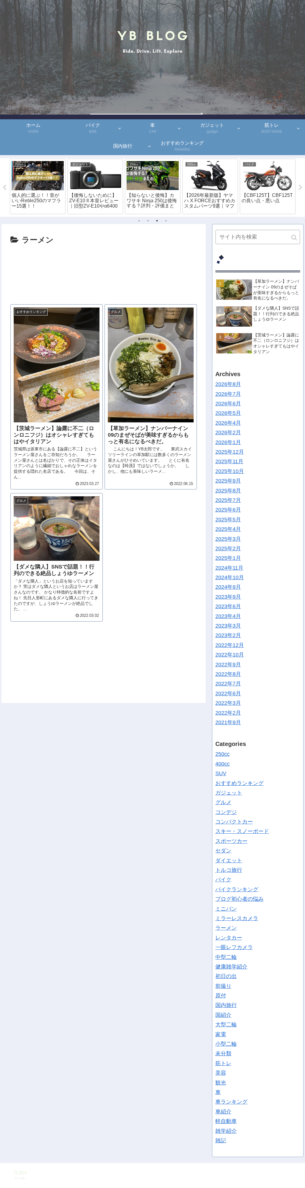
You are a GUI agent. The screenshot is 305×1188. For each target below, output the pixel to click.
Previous (4, 188)
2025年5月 (228, 520)
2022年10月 (229, 655)
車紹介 (223, 1112)
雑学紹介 (226, 1131)
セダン (223, 851)
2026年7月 (228, 394)
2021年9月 (228, 722)
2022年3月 (228, 703)
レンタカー (228, 938)
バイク (223, 880)
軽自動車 (226, 1121)
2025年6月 (228, 510)
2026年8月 (228, 384)
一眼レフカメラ (234, 947)
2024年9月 (228, 587)
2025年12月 (229, 452)
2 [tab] (148, 221)
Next (301, 188)
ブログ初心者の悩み (239, 899)
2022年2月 (228, 713)
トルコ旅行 (228, 870)
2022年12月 (229, 645)
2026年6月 (228, 404)
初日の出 (226, 976)
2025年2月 (228, 548)
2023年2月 (228, 635)
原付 (220, 996)
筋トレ (223, 1063)
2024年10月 (229, 577)
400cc (222, 764)
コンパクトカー (234, 822)
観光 (220, 1083)
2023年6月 (228, 606)
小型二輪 (226, 1044)
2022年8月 (228, 674)
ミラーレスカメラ (236, 918)
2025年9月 (228, 481)
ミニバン (226, 909)
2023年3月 (228, 626)
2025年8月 (228, 491)
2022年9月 (228, 665)
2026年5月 (228, 413)
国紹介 (223, 1015)
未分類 (223, 1053)
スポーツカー (231, 841)
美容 (220, 1073)
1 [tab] (139, 221)
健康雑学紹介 (231, 967)
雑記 (220, 1141)
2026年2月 (228, 432)
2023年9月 (228, 597)
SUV (220, 773)
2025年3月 (228, 539)
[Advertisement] (103, 271)
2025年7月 (228, 500)
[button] (294, 237)
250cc (222, 754)
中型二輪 (226, 957)
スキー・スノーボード (242, 831)
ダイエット (228, 860)
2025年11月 (229, 461)
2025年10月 (229, 471)
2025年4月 (228, 529)
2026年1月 (228, 442)
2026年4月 (228, 423)
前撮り (223, 986)
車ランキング (231, 1102)
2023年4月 (228, 616)
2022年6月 (228, 693)
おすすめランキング (239, 783)
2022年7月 (228, 684)
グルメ (223, 802)
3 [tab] (157, 221)
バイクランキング (236, 889)
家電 (220, 1034)
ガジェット (228, 793)
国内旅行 (226, 1005)
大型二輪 (226, 1025)
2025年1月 (228, 558)
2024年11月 (229, 568)
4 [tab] (166, 221)
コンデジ (226, 812)
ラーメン (226, 928)
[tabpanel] (38, 186)
